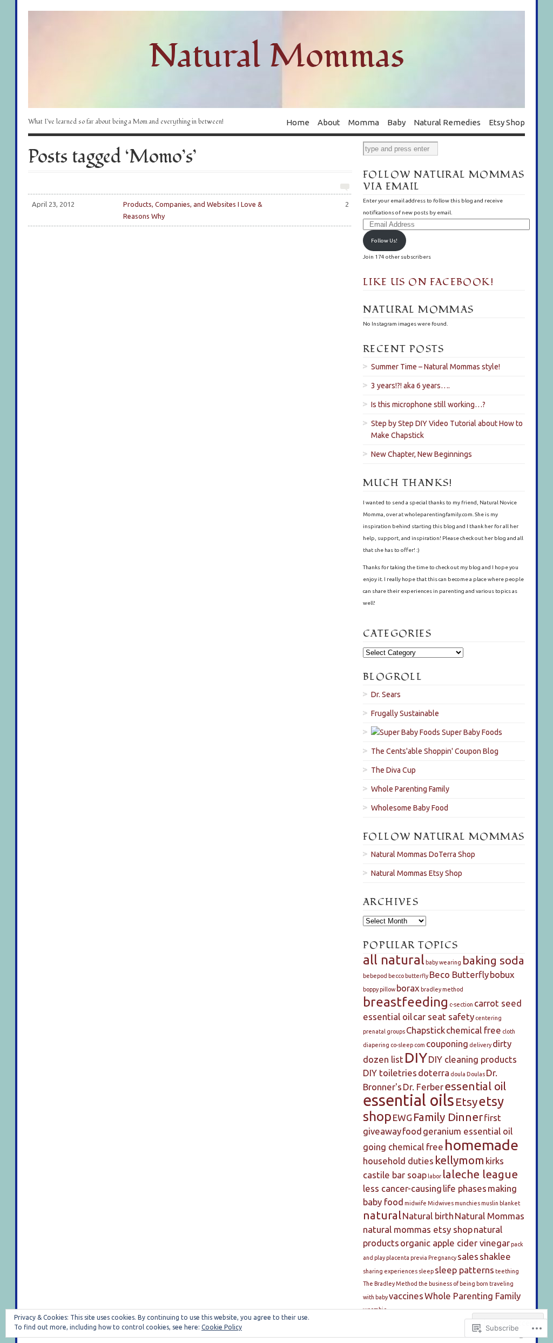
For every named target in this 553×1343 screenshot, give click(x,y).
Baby (396, 121)
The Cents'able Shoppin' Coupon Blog (434, 751)
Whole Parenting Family (410, 789)
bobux (502, 974)
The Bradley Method (390, 1283)
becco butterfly (408, 976)
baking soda (493, 960)
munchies (467, 1203)
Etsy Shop (507, 121)
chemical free (473, 1030)
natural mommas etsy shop (418, 1229)
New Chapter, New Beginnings (421, 454)
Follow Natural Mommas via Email (443, 180)
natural (382, 1215)
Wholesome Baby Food (409, 808)
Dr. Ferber (423, 1087)
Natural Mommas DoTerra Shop (423, 854)
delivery (480, 1045)
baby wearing (443, 962)
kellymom (459, 1160)
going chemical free (403, 1147)
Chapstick (425, 1030)
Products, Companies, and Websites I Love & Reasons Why (190, 210)
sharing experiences (390, 1271)
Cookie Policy (221, 1327)
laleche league (480, 1174)
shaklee (495, 1256)
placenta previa (406, 1257)
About (329, 121)
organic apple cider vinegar (455, 1243)
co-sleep (401, 1045)
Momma (363, 121)
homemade (481, 1145)
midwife (415, 1203)
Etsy (466, 1102)
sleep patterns (464, 1270)
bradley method (442, 989)
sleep (426, 1271)
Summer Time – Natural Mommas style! (435, 366)
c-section (461, 1004)
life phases (465, 1188)
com (419, 1045)
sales (467, 1256)
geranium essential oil (467, 1131)
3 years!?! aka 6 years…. (410, 385)
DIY (415, 1057)
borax (408, 988)
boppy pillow (379, 989)
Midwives (441, 1203)
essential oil (475, 1086)
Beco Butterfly (459, 974)
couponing (447, 1043)
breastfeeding (405, 1001)
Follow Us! (384, 241)
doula (458, 1074)
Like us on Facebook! (428, 282)
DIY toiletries (390, 1073)
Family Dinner (448, 1117)
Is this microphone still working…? (428, 404)
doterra (433, 1073)
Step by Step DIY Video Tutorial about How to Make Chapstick (447, 429)
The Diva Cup (393, 770)
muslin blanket (500, 1203)
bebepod (375, 976)
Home (297, 121)
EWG (402, 1117)
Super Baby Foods (471, 732)
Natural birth (428, 1216)
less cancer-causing (402, 1188)
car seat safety (443, 1016)
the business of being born (453, 1283)
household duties (398, 1161)
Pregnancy (442, 1257)
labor (434, 1176)
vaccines (406, 1296)
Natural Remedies (447, 121)
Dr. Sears (386, 694)
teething (507, 1271)
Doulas (476, 1074)
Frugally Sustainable (405, 713)
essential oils (408, 1100)
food (412, 1131)
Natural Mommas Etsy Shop (416, 873)
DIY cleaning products (472, 1059)
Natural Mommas (489, 1216)
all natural (393, 959)
